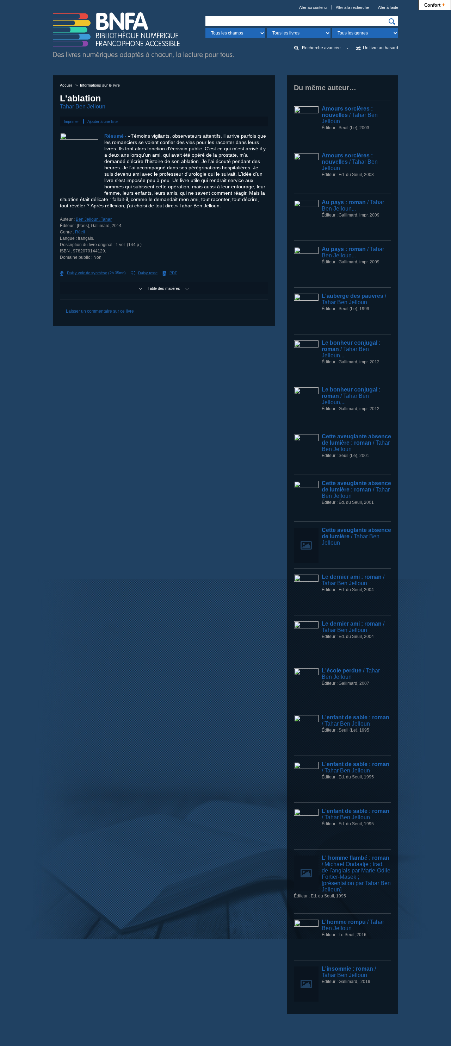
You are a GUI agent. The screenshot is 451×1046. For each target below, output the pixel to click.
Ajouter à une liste (102, 121)
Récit (80, 232)
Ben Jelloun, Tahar (94, 219)
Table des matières (164, 288)
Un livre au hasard (380, 47)
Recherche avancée (321, 47)
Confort (434, 4)
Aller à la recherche (352, 7)
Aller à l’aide (388, 7)
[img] (392, 21)
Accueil (66, 85)
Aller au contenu (313, 7)
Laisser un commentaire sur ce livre (100, 311)
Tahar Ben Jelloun (82, 106)
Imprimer (71, 121)
